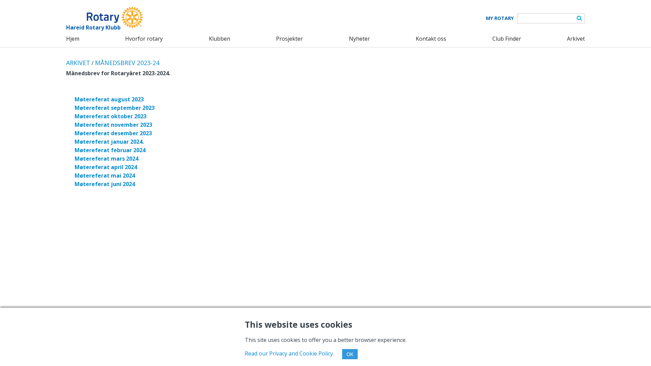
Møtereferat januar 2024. (109, 141)
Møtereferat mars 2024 (106, 158)
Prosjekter (289, 38)
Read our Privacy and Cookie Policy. (289, 353)
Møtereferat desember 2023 (113, 133)
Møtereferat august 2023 (109, 99)
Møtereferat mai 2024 (105, 175)
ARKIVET (78, 63)
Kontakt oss (431, 38)
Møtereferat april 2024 (106, 167)
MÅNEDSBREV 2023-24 (127, 63)
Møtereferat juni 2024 (105, 184)
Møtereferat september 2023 (115, 107)
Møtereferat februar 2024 (110, 150)
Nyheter (359, 38)
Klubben (219, 38)
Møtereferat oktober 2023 (110, 116)
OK (350, 354)
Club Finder (506, 38)
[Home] (104, 17)
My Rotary (500, 18)
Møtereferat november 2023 (113, 124)
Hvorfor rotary (144, 38)
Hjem (72, 38)
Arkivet (576, 38)
